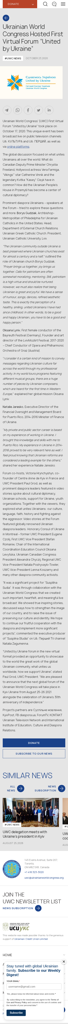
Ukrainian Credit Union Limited (31, 939)
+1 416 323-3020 (34, 872)
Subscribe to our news (34, 753)
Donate (34, 743)
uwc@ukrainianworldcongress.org (44, 877)
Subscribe (16, 1012)
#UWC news (13, 58)
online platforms (18, 147)
